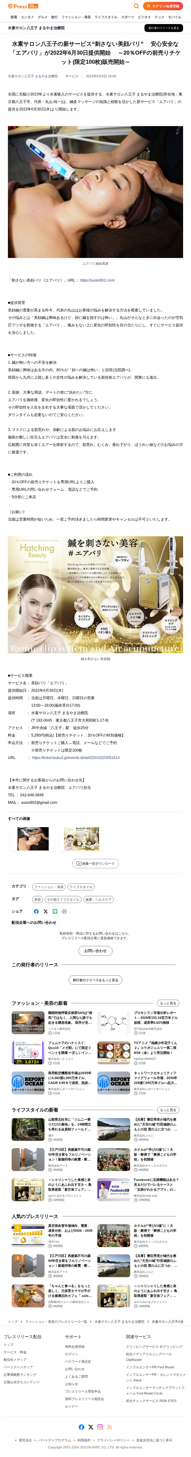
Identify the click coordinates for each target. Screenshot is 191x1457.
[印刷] (64, 911)
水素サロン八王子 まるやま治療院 (33, 76)
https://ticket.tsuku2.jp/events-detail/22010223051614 (76, 758)
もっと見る (168, 1003)
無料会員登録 (75, 1346)
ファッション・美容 (76, 17)
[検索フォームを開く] (136, 6)
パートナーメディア (18, 1367)
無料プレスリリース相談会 (84, 1399)
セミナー (71, 1406)
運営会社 (25, 1440)
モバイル (174, 17)
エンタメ (27, 17)
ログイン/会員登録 (165, 6)
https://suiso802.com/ (97, 280)
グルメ (43, 17)
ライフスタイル (106, 17)
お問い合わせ (95, 951)
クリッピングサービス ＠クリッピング (154, 1346)
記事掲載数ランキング (20, 1374)
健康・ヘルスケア (98, 899)
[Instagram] (100, 1427)
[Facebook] (36, 911)
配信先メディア (15, 1360)
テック (159, 17)
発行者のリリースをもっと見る (95, 980)
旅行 (54, 17)
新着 (14, 17)
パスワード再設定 (78, 1361)
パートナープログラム (54, 1440)
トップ (13, 1321)
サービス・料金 (15, 1352)
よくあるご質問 (76, 1376)
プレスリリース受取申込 (83, 1391)
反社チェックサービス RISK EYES (151, 1401)
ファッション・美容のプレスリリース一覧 (56, 1321)
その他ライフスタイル (63, 899)
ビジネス (144, 17)
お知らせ (71, 1384)
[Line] (55, 911)
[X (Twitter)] (45, 911)
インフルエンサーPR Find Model (150, 1367)
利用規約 (84, 1440)
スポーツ (127, 17)
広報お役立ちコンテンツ (22, 1382)
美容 (37, 899)
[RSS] (109, 1427)
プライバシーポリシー (113, 1440)
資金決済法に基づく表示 (154, 1440)
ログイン (71, 1354)
